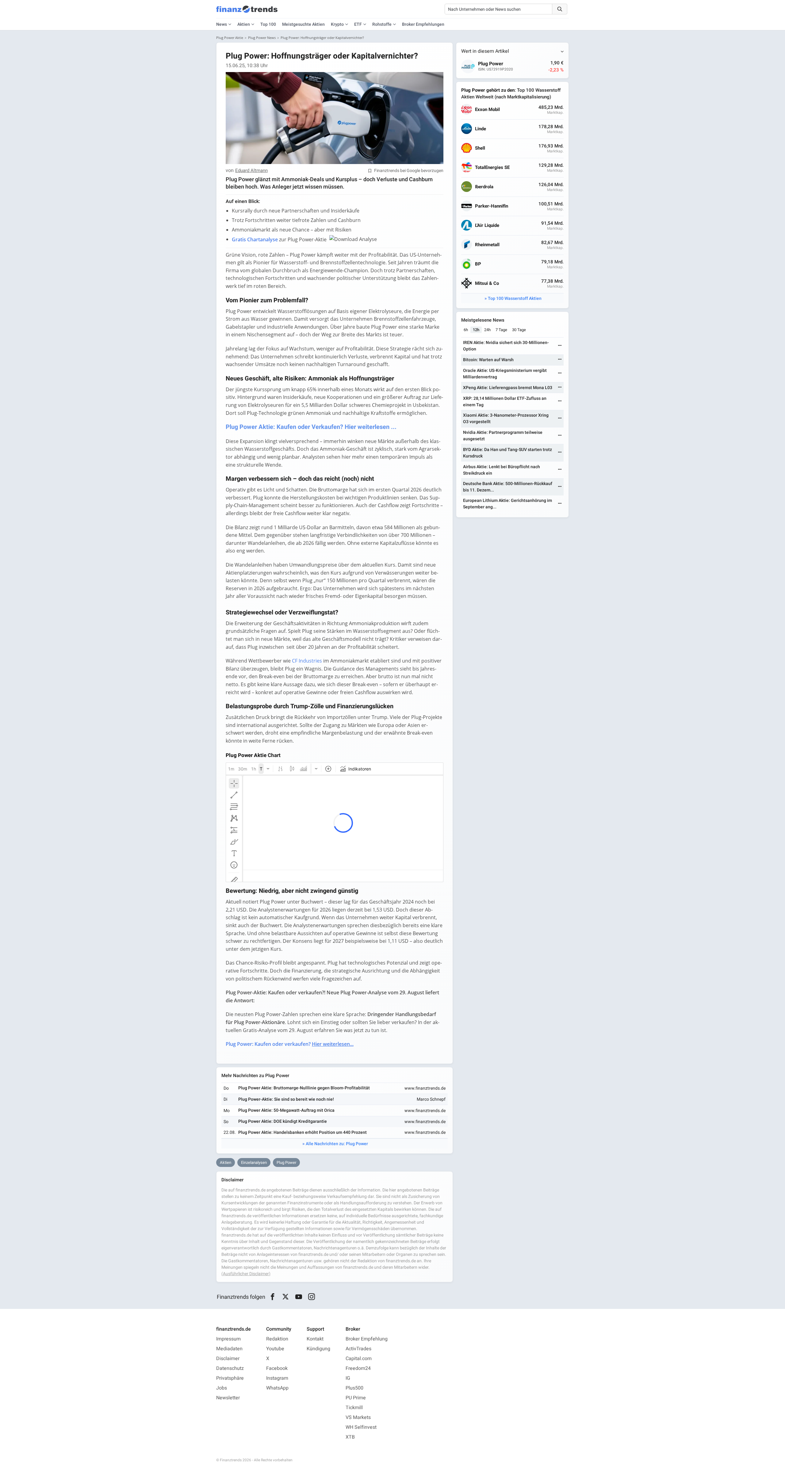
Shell (480, 148)
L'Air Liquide (487, 225)
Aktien (243, 24)
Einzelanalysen (254, 1162)
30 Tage (519, 330)
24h (487, 330)
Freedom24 (358, 1368)
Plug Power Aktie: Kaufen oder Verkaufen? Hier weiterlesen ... (311, 426)
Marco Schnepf (431, 1099)
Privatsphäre (230, 1378)
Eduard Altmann (251, 171)
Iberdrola (484, 187)
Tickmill (354, 1407)
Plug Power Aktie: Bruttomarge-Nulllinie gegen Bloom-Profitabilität (304, 1088)
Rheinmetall (487, 245)
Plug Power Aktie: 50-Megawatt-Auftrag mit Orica (286, 1110)
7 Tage (501, 330)
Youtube (275, 1348)
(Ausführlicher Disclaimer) (245, 1274)
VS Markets (358, 1417)
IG (348, 1378)
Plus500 (354, 1388)
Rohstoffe (382, 24)
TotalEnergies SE (492, 167)
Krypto (337, 24)
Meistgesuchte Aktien (303, 24)
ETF (358, 24)
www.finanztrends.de (425, 1088)
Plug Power (286, 1162)
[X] (285, 1297)
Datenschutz (230, 1368)
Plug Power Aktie (229, 37)
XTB (350, 1437)
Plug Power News (262, 37)
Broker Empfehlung (367, 1339)
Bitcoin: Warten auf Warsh (488, 360)
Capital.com (359, 1358)
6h (466, 330)
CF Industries (307, 660)
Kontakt (315, 1339)
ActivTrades (358, 1348)
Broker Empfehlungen (423, 24)
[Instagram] (311, 1297)
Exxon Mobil (487, 109)
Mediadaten (229, 1348)
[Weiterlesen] (560, 346)
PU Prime (356, 1397)
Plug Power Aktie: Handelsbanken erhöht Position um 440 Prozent (302, 1132)
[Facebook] (272, 1297)
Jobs (221, 1388)
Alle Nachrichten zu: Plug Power (337, 1144)
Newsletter (228, 1397)
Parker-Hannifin (491, 206)
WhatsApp (277, 1388)
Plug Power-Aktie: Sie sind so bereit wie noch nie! (286, 1099)
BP (478, 264)
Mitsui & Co (487, 283)
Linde (480, 129)
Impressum (228, 1339)
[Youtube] (298, 1297)
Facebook (277, 1368)
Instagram (277, 1378)
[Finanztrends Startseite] (247, 12)
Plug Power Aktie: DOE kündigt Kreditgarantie (282, 1121)
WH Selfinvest (361, 1427)
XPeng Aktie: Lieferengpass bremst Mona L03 (507, 387)
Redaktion (277, 1339)
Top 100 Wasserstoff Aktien (515, 298)
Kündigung (318, 1348)
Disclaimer (227, 1358)
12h (476, 330)
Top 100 (268, 24)
